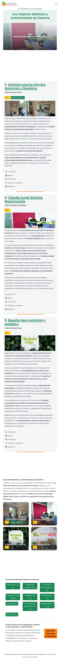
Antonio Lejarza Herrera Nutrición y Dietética (25, 86)
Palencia (47, 597)
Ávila (12, 614)
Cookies (34, 657)
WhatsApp (26, 139)
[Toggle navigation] (56, 3)
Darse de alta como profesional (50, 633)
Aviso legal (51, 654)
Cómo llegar (11, 179)
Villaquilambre (47, 605)
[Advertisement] (30, 65)
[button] (16, 513)
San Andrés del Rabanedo (30, 606)
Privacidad (26, 657)
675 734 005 (11, 172)
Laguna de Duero (13, 597)
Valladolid (30, 597)
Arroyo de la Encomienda (47, 587)
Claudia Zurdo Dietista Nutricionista (24, 199)
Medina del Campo (30, 586)
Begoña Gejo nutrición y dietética (30, 36)
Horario (10, 175)
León (12, 604)
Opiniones (11, 186)
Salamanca (13, 586)
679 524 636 (11, 432)
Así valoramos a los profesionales (30, 8)
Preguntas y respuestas (15, 183)
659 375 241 (11, 294)
